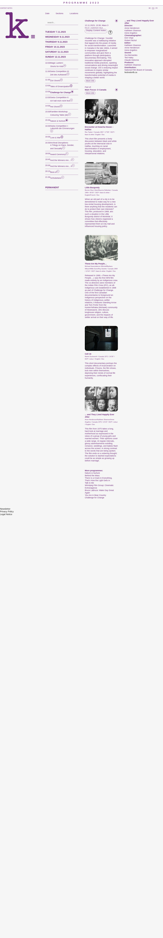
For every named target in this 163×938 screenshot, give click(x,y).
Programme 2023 (81, 3)
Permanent (52, 187)
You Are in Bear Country (95, 495)
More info (90, 81)
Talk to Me (89, 483)
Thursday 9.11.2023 (56, 42)
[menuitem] (5, 509)
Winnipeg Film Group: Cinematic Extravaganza (99, 486)
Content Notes (6, 8)
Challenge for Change (94, 498)
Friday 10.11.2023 (55, 47)
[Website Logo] (17, 25)
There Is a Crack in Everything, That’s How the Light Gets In (98, 479)
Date (47, 13)
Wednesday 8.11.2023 (57, 37)
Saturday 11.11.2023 (56, 52)
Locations (74, 13)
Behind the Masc (92, 475)
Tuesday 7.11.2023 (55, 32)
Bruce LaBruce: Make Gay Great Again (99, 491)
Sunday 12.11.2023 (55, 57)
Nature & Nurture (92, 473)
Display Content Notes (96, 30)
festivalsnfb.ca (131, 72)
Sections (59, 13)
